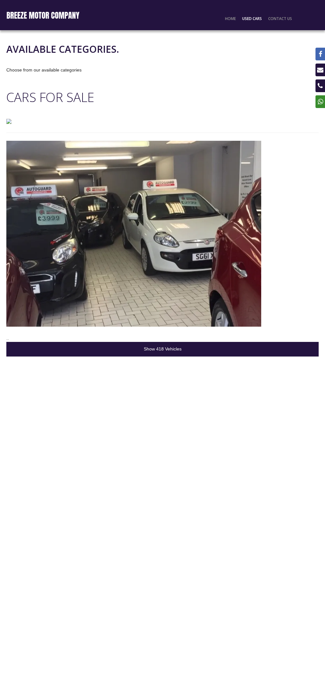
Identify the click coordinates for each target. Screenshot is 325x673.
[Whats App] (320, 101)
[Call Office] (320, 85)
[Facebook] (320, 54)
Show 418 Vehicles (163, 348)
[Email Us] (320, 70)
